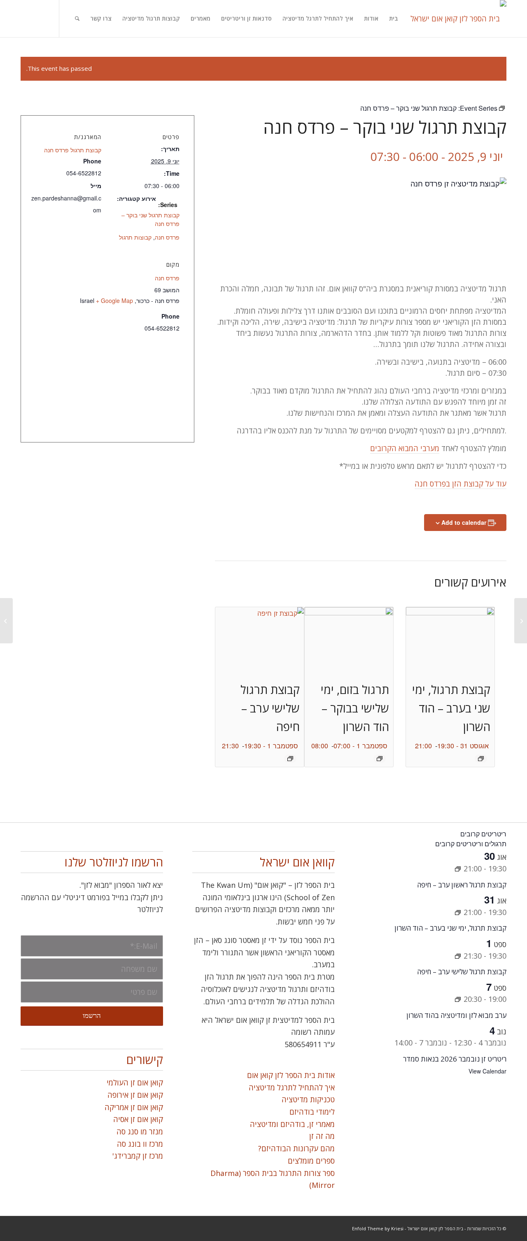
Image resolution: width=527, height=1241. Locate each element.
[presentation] (450, 640)
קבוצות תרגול (135, 237)
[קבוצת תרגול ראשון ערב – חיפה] (6, 620)
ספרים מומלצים (311, 1161)
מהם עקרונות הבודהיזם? (296, 1148)
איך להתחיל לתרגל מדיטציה (292, 1087)
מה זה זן (322, 1136)
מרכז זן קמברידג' (137, 1156)
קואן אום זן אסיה (138, 1119)
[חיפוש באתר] (77, 18)
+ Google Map (114, 300)
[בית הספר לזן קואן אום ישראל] (458, 18)
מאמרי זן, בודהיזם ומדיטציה (292, 1124)
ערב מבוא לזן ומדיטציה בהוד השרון (456, 1015)
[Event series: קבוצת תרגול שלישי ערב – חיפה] (290, 758)
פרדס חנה (167, 237)
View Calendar (487, 1071)
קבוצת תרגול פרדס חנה (72, 150)
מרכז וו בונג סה (140, 1144)
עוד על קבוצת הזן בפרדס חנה (460, 484)
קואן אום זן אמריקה (134, 1107)
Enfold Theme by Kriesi (377, 1228)
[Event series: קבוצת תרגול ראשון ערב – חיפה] (458, 868)
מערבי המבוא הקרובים (404, 448)
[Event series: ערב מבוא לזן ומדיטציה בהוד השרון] (458, 999)
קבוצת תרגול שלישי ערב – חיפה (270, 708)
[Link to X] (42, 18)
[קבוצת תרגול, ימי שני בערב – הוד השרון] (520, 620)
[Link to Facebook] (30, 18)
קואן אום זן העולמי (135, 1082)
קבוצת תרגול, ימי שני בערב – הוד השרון (451, 708)
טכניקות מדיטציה (308, 1099)
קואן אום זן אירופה (135, 1095)
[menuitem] (393, 18)
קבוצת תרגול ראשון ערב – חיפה (461, 884)
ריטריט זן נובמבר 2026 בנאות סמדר (454, 1059)
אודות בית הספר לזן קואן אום (291, 1075)
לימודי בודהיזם (312, 1112)
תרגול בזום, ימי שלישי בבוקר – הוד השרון (355, 708)
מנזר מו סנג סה (140, 1131)
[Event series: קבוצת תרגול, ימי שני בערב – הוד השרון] (481, 758)
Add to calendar (463, 522)
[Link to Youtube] (18, 18)
